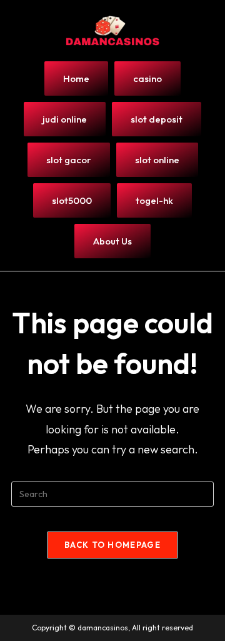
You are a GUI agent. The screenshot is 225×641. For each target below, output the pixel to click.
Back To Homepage (112, 545)
